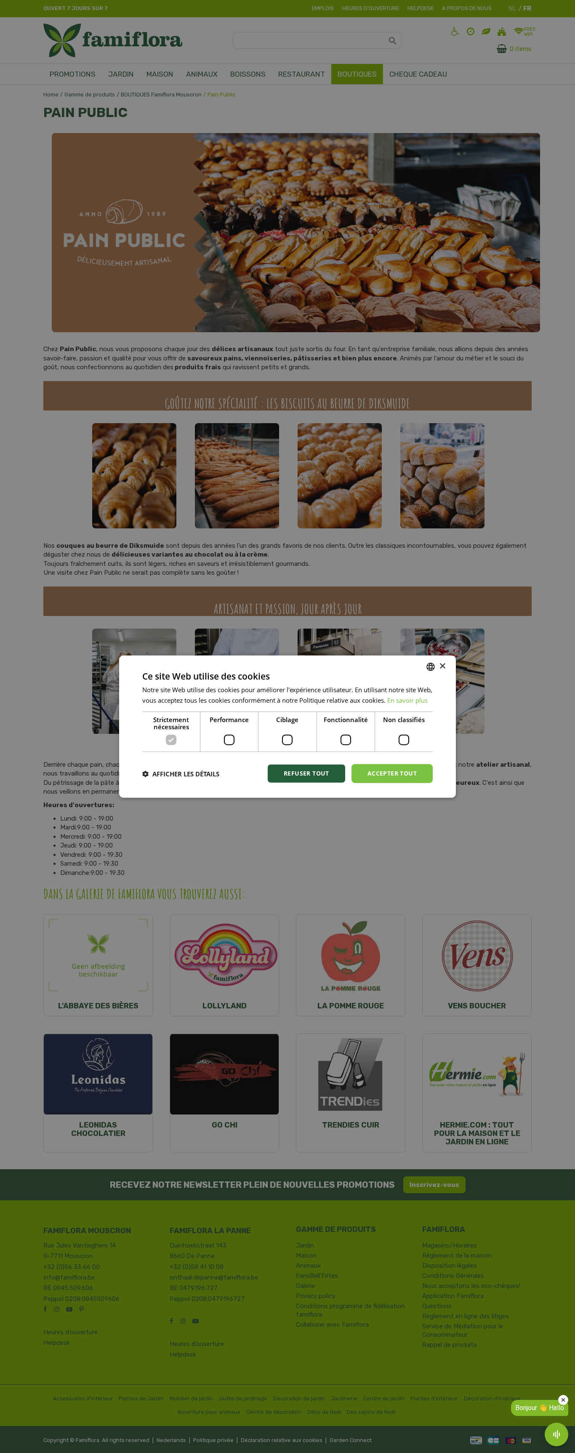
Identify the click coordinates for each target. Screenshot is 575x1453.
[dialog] (287, 726)
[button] (180, 773)
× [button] (442, 666)
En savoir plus (407, 700)
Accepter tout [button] (392, 773)
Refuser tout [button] (306, 773)
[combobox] (430, 666)
